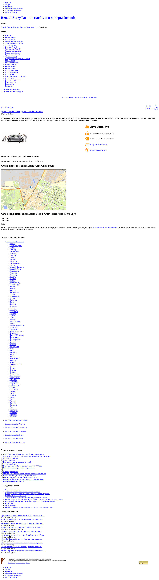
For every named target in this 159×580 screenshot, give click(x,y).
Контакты (8, 6)
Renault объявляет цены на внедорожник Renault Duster (23, 479)
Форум (7, 5)
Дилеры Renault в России (16, 27)
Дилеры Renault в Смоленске (32, 112)
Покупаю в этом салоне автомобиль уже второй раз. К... (22, 543)
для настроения (9, 460)
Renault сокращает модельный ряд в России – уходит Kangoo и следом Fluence (34, 499)
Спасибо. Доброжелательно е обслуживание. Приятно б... (22, 519)
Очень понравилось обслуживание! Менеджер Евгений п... (23, 551)
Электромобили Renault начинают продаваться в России (26, 498)
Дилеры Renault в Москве (10, 90)
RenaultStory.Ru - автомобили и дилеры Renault (38, 18)
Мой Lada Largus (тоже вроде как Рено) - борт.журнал (24, 454)
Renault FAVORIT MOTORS (15, 496)
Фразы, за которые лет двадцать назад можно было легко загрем (27, 456)
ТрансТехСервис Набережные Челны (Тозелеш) (22, 492)
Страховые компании (13, 10)
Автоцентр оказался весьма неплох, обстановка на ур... (21, 531)
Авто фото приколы (10, 458)
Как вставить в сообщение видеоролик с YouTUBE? (22, 466)
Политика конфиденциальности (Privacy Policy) (19, 562)
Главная (8, 3)
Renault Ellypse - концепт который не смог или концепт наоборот (29, 507)
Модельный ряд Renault (14, 8)
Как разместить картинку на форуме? (17, 462)
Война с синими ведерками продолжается (18, 468)
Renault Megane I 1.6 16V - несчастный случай (21, 477)
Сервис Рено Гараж (12, 490)
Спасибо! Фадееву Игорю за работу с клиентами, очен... (22, 539)
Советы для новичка (10, 472)
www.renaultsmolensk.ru (98, 150)
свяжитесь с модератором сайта (105, 228)
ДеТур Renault (10, 505)
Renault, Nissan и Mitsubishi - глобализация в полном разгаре (27, 494)
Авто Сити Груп (7, 107)
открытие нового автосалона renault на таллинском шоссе (24, 474)
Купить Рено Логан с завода (13, 481)
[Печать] (151, 108)
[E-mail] (156, 109)
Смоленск (30, 27)
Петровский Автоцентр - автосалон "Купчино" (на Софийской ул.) (30, 501)
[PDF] (147, 108)
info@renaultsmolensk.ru (98, 145)
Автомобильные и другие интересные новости (79, 97)
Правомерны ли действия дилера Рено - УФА (20, 476)
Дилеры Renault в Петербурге (12, 91)
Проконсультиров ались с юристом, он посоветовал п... (21, 547)
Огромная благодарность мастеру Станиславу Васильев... (22, 523)
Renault (3, 27)
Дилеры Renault (11, 12)
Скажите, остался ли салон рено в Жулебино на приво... (22, 527)
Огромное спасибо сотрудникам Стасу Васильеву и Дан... (22, 535)
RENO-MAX (10, 503)
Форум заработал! (9, 464)
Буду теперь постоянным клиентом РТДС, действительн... (22, 516)
